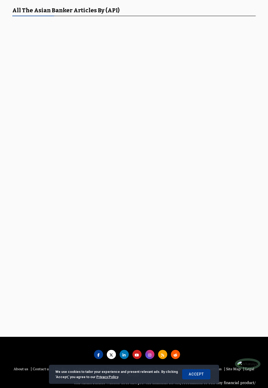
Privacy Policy (107, 377)
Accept (196, 374)
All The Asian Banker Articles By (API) (66, 10)
